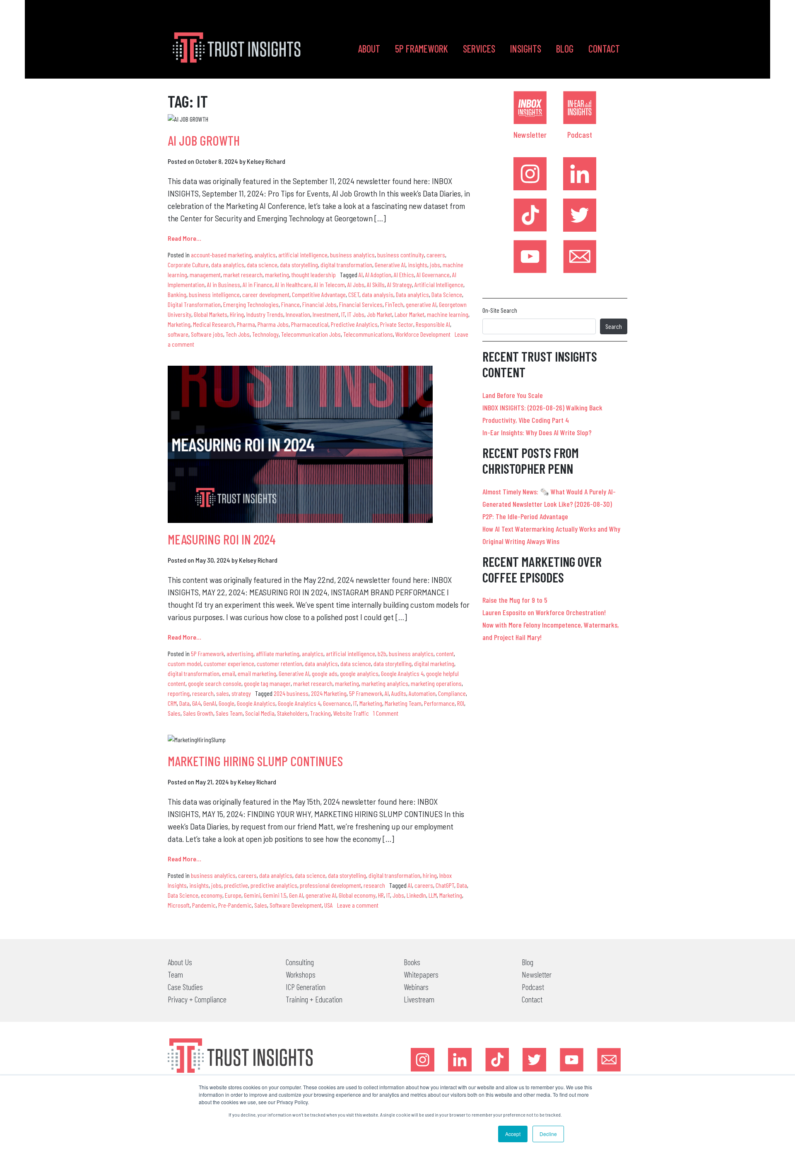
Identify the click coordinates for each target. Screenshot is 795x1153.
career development (265, 294)
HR (381, 895)
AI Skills (376, 284)
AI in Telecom (329, 284)
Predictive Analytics (354, 324)
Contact (604, 49)
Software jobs (207, 334)
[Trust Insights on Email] (579, 256)
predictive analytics (274, 885)
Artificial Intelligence (438, 284)
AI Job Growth (204, 140)
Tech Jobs (238, 334)
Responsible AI (433, 324)
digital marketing (434, 663)
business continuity (400, 255)
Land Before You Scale (512, 395)
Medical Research (213, 324)
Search (613, 326)
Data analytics (412, 294)
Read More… (184, 238)
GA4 (196, 703)
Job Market (379, 314)
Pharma (246, 324)
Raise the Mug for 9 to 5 (514, 599)
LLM (433, 895)
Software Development (296, 905)
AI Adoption (378, 274)
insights (417, 264)
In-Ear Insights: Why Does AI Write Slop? (537, 432)
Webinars (416, 987)
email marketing (257, 673)
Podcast (579, 134)
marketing (277, 274)
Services (479, 49)
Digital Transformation (194, 304)
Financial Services (361, 304)
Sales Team (229, 713)
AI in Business (223, 284)
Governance (337, 703)
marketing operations (436, 683)
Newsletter (530, 134)
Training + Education (314, 999)
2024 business (291, 693)
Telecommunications (368, 334)
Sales (174, 713)
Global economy (357, 895)
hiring (430, 875)
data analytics (227, 264)
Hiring (237, 314)
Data (184, 703)
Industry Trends (264, 314)
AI (361, 274)
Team (175, 974)
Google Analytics (256, 703)
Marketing (179, 324)
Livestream (419, 999)
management (205, 274)
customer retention (279, 663)
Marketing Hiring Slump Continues (255, 761)
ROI (460, 703)
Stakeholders (292, 713)
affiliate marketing (277, 653)
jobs (435, 264)
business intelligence (214, 294)
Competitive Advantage (319, 294)
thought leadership (314, 274)
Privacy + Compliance (197, 999)
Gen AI (296, 895)
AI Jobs (355, 284)
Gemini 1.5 (275, 895)
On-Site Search (499, 310)
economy (211, 895)
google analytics (359, 673)
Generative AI (390, 264)
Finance (290, 304)
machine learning (447, 314)
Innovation (298, 314)
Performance (439, 703)
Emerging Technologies (251, 304)
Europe (233, 895)
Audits (398, 693)
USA (328, 905)
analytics (265, 255)
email (228, 673)
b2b (382, 653)
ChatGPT (445, 885)
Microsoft (179, 905)
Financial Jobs (319, 304)
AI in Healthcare (293, 284)
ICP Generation (305, 987)
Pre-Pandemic (235, 905)
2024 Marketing (329, 693)
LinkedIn (416, 895)
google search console (214, 683)
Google (226, 703)
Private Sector (396, 324)
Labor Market (409, 314)
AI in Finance (257, 284)
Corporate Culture (188, 264)
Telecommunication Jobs (311, 334)
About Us (180, 962)
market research (243, 274)
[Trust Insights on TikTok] (530, 215)
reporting (179, 693)
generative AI (421, 304)
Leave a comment (357, 905)
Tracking (320, 713)
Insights (525, 49)
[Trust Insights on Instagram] (530, 173)
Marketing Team (403, 703)
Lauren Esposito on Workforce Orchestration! (544, 612)
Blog (564, 49)
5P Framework (421, 49)
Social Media (260, 713)
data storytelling (299, 264)
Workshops (301, 974)
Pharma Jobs (273, 324)
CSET (353, 294)
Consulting (300, 962)
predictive (236, 885)
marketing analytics (384, 683)
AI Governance (433, 274)
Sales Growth (198, 713)
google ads (324, 673)
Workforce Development (422, 334)
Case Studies (185, 987)
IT (343, 314)
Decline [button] (548, 1133)
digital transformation (346, 264)
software (178, 334)
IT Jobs (355, 314)
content (445, 653)
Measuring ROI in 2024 (222, 539)
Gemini (252, 895)
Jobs (398, 895)
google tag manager (267, 683)
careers (435, 255)
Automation (422, 693)
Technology (265, 334)
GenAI (209, 703)
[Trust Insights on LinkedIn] (579, 173)
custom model (184, 663)
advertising (239, 653)
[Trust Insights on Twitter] (579, 215)
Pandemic (204, 905)
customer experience (229, 663)
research (203, 693)
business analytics (352, 255)
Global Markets (210, 314)
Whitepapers (421, 974)
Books (412, 962)
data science (262, 264)
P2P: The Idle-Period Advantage (525, 516)
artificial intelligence (303, 255)
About (369, 49)
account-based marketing (221, 255)
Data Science (446, 294)
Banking (177, 294)
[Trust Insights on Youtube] (530, 256)
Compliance (452, 693)
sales (222, 693)
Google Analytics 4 (402, 673)
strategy (241, 693)
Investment (326, 314)
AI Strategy (399, 284)
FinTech (394, 304)
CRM (172, 703)
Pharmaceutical (309, 324)
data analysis (377, 294)
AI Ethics (404, 274)
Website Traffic (351, 713)
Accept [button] (512, 1133)
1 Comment (385, 713)
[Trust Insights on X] (534, 1059)
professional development (330, 885)
